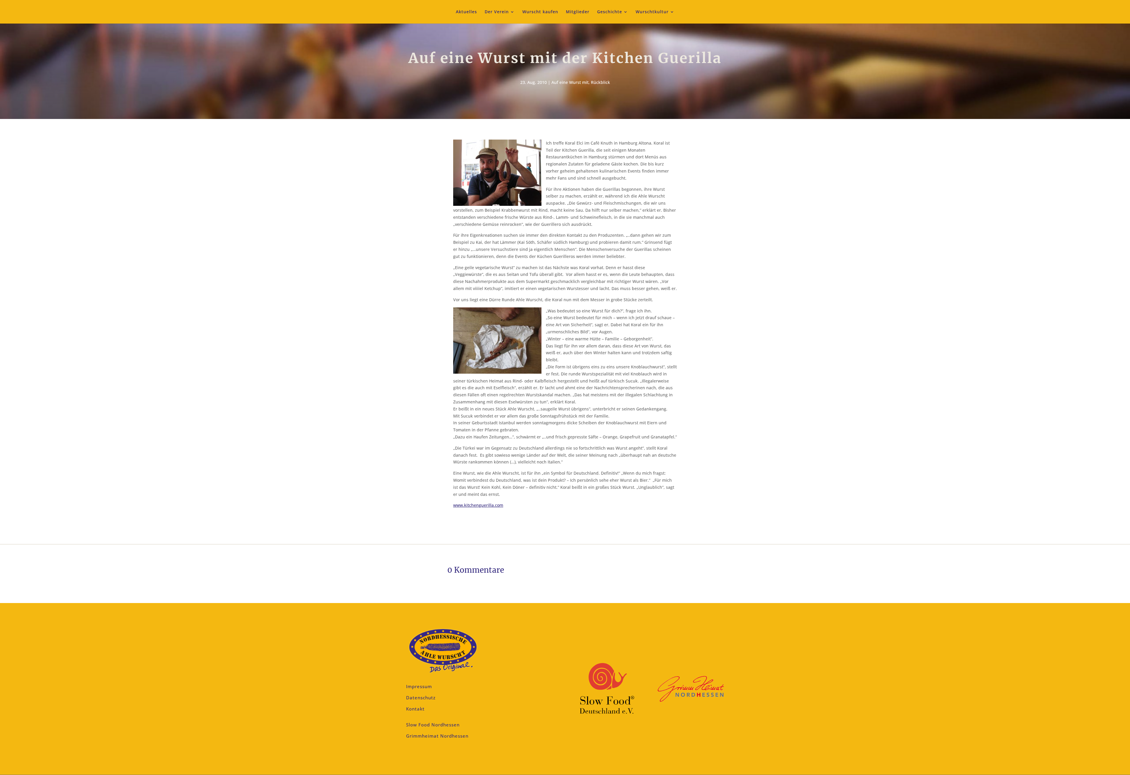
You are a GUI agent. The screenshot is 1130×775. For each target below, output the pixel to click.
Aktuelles (466, 12)
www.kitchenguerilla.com (478, 505)
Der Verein (497, 12)
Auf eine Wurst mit (570, 82)
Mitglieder (577, 12)
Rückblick (600, 82)
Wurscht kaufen (540, 12)
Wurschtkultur (652, 12)
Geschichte (609, 12)
